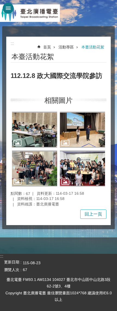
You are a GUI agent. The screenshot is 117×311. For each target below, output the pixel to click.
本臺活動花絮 (92, 47)
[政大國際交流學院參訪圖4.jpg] (82, 168)
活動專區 (66, 47)
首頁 (47, 47)
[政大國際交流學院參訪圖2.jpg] (82, 130)
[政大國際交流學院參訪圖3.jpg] (34, 168)
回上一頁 (93, 214)
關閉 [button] (8, 8)
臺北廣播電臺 (30, 13)
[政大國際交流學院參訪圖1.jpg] (34, 130)
